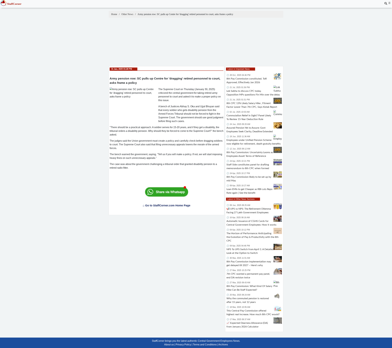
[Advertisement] (196, 43)
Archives (223, 344)
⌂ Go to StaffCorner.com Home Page (166, 205)
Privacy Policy (183, 344)
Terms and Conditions (205, 344)
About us (169, 344)
